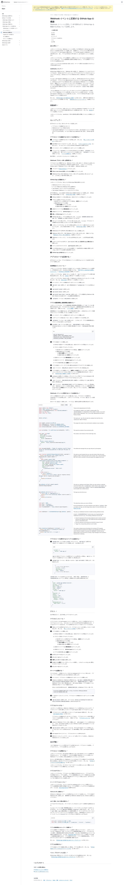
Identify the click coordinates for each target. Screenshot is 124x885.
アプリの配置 (70, 308)
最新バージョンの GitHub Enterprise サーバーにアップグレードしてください (77, 8)
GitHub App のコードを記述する (71, 14)
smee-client (64, 279)
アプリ (51, 14)
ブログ (71, 880)
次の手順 (53, 742)
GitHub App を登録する (57, 179)
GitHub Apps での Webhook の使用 (65, 97)
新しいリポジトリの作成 (69, 628)
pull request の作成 (58, 713)
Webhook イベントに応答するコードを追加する (64, 393)
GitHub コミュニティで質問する (41, 869)
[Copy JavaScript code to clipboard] (70, 405)
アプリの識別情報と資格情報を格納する (62, 302)
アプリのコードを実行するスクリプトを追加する (64, 539)
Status (54, 880)
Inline (66, 404)
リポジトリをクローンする (85, 143)
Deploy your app (77, 508)
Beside (62, 404)
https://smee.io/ (63, 168)
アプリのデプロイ (55, 770)
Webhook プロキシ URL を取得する (60, 160)
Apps (3, 8)
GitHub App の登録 (70, 194)
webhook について (56, 69)
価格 (57, 880)
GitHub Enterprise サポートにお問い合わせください (45, 9)
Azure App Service (63, 787)
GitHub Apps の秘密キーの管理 (62, 373)
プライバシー (49, 880)
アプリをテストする (56, 705)
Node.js (91, 110)
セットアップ (55, 120)
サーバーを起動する (56, 670)
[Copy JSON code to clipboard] (92, 547)
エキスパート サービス (64, 880)
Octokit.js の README (64, 271)
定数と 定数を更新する (59, 801)
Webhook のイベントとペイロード (78, 99)
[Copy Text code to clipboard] (92, 331)
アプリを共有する (55, 844)
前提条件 (53, 105)
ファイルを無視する (66, 153)
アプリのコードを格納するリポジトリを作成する (64, 137)
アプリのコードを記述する (59, 257)
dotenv (67, 275)
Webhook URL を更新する (56, 791)
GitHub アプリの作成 (58, 14)
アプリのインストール (56, 619)
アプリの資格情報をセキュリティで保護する (60, 827)
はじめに (53, 46)
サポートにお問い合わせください (42, 871)
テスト (52, 611)
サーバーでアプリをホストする (57, 782)
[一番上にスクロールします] (121, 882)
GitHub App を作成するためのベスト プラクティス (69, 840)
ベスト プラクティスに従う (58, 852)
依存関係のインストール (57, 266)
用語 (44, 880)
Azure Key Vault (72, 834)
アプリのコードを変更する (58, 751)
